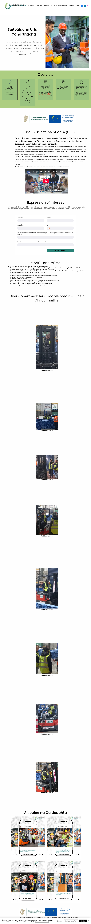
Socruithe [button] (59, 921)
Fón (47, 225)
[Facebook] (82, 6)
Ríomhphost (21, 225)
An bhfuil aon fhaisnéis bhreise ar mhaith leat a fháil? (31, 241)
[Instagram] (87, 6)
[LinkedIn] (85, 6)
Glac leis (82, 921)
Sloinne (49, 217)
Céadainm (20, 217)
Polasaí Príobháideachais (42, 922)
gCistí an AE (33, 166)
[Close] (89, 921)
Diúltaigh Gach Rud (70, 921)
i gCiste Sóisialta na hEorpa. (49, 166)
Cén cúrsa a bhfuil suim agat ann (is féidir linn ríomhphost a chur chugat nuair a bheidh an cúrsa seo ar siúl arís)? (45, 233)
